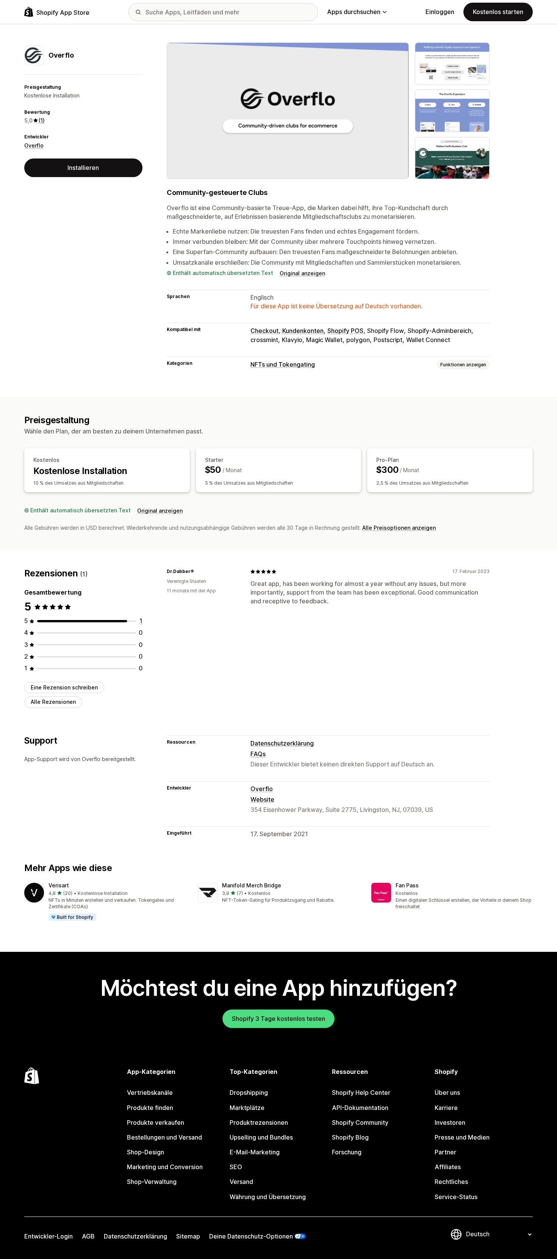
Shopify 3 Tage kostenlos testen (278, 1018)
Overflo (34, 145)
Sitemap (188, 1236)
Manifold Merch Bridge (251, 885)
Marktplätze (247, 1107)
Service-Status (456, 1197)
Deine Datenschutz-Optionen (251, 1236)
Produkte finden (150, 1107)
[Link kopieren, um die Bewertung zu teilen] (199, 571)
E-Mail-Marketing (255, 1152)
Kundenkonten (303, 330)
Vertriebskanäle (150, 1092)
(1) (42, 120)
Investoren (450, 1122)
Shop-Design (145, 1152)
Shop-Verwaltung (152, 1181)
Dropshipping (249, 1092)
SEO (236, 1167)
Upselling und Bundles (261, 1137)
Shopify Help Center (361, 1092)
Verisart (59, 885)
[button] (105, 902)
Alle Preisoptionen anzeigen (399, 527)
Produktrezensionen (259, 1122)
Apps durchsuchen (353, 12)
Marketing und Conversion (165, 1167)
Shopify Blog (350, 1137)
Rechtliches (451, 1181)
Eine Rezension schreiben (64, 687)
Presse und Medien (462, 1137)
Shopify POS (345, 330)
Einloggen (440, 12)
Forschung (346, 1152)
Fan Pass (407, 885)
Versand (241, 1181)
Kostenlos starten (498, 12)
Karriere (446, 1107)
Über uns (447, 1092)
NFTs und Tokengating (282, 364)
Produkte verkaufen (155, 1122)
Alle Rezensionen (53, 702)
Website (262, 799)
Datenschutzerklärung (282, 743)
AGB (88, 1236)
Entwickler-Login (48, 1236)
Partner (445, 1152)
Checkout (264, 330)
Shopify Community (360, 1122)
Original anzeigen (302, 273)
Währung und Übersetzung (268, 1197)
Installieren (83, 167)
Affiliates (448, 1167)
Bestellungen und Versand (164, 1137)
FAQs (258, 754)
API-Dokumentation (360, 1107)
